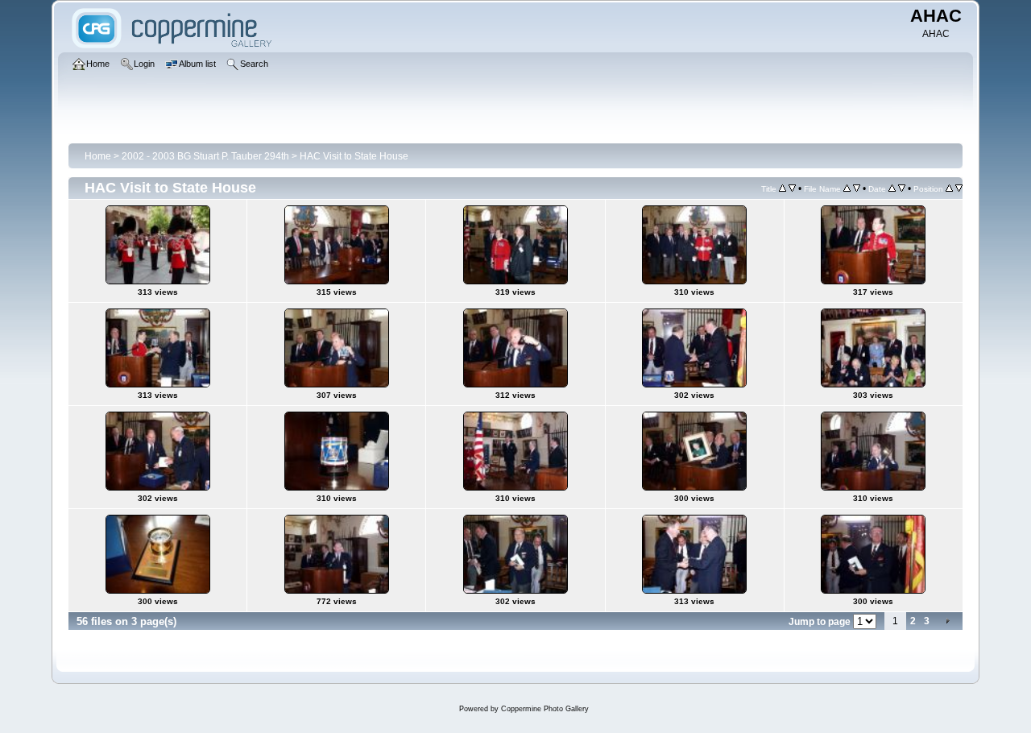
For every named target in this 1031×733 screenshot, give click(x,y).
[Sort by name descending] (856, 188)
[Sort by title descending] (792, 188)
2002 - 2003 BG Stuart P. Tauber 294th (205, 156)
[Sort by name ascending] (847, 188)
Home (98, 156)
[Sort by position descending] (959, 188)
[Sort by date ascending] (892, 188)
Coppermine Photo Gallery (545, 709)
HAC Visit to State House (354, 156)
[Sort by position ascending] (949, 188)
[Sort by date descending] (901, 188)
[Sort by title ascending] (782, 188)
